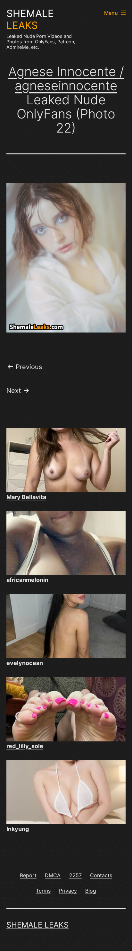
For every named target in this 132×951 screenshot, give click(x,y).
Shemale (30, 19)
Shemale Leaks (37, 924)
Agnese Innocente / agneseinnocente (66, 78)
